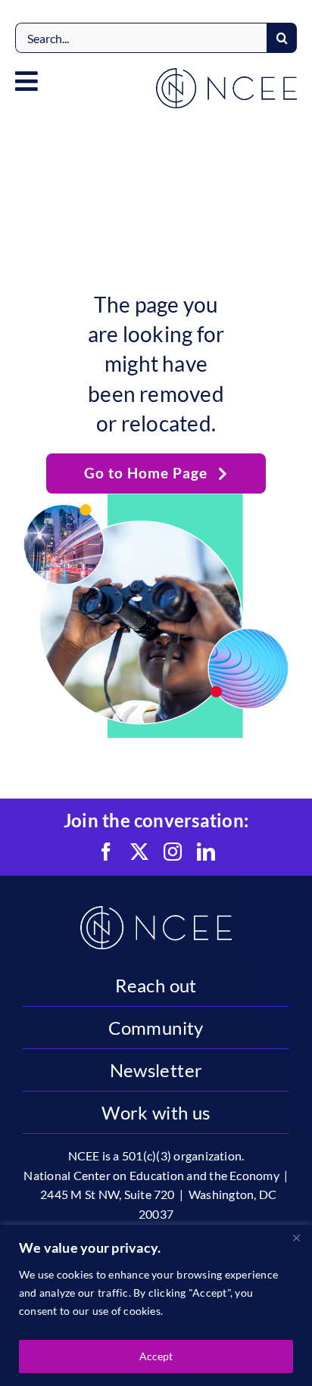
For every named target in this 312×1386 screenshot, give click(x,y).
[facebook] (106, 852)
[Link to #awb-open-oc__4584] (26, 81)
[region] (156, 1305)
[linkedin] (206, 852)
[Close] (296, 1238)
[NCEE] (226, 74)
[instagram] (173, 852)
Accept (156, 1356)
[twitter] (139, 852)
